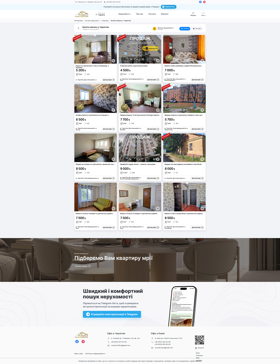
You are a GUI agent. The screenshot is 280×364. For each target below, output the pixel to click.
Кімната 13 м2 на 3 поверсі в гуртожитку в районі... (139, 213)
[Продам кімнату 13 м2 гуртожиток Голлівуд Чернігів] (140, 98)
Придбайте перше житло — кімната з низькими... (138, 164)
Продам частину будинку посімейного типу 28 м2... (183, 164)
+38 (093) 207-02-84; (113, 2)
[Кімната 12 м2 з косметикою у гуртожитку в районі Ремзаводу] (184, 197)
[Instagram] (204, 2)
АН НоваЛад (78, 20)
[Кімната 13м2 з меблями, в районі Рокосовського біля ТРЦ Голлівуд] (184, 49)
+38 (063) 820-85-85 (162, 344)
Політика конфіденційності (95, 353)
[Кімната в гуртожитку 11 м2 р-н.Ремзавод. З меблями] (95, 49)
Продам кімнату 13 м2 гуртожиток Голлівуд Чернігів (139, 115)
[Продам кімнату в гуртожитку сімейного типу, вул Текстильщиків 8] (184, 98)
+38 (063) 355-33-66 (162, 342)
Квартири (105, 20)
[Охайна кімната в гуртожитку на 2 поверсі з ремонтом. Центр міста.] (95, 98)
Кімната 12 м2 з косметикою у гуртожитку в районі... (184, 213)
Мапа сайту (78, 353)
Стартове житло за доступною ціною (134, 66)
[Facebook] (200, 2)
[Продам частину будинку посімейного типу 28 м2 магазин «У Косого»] (184, 147)
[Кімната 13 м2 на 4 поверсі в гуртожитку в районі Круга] (95, 197)
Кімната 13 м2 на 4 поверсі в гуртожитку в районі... (95, 213)
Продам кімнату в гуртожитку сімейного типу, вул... (183, 115)
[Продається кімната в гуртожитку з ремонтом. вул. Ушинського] (95, 147)
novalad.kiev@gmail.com (164, 348)
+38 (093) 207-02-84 (119, 342)
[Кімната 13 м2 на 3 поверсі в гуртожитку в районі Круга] (140, 197)
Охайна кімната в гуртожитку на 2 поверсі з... (93, 115)
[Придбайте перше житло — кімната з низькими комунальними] (140, 147)
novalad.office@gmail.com (120, 345)
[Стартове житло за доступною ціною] (140, 49)
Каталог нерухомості (92, 20)
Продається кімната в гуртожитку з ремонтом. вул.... (95, 164)
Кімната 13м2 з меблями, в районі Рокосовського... (183, 66)
